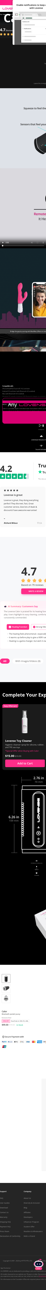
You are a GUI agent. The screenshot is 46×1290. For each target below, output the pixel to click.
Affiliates (27, 1212)
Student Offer (29, 1227)
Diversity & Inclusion (32, 1203)
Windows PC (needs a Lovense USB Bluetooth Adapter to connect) (23, 396)
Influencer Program (31, 1222)
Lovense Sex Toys (10, 8)
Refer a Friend (29, 1236)
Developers (28, 1217)
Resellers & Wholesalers (33, 1231)
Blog (25, 1208)
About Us (27, 1198)
